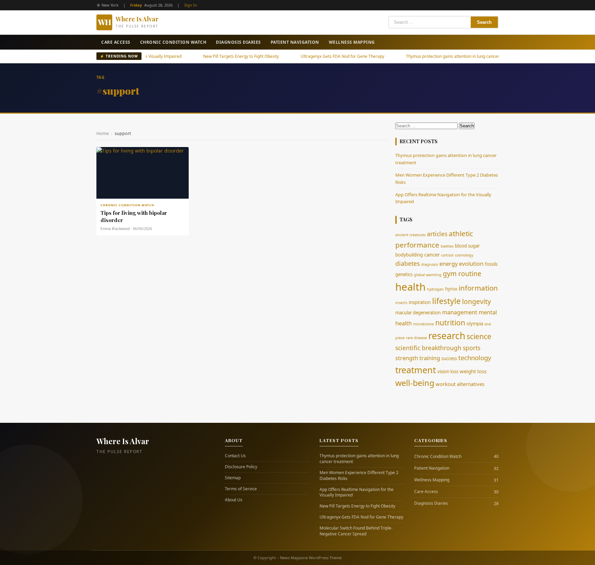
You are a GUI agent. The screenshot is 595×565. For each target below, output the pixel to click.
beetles (447, 246)
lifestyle (446, 301)
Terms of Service (241, 489)
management (459, 312)
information (478, 288)
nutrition (450, 322)
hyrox (451, 289)
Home (102, 133)
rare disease (416, 337)
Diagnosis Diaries (238, 42)
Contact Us (235, 456)
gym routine (462, 273)
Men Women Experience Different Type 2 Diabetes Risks (359, 475)
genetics (404, 274)
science (479, 336)
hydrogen (435, 289)
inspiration (420, 302)
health (410, 287)
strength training (417, 358)
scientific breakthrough (428, 348)
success (449, 358)
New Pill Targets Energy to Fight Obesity (221, 56)
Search (484, 22)
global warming (427, 274)
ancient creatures (410, 234)
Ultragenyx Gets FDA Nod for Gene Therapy (323, 56)
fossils (491, 264)
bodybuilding (409, 255)
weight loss (473, 371)
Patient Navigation (295, 42)
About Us (233, 500)
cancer (432, 254)
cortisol (447, 255)
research (446, 335)
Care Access (116, 42)
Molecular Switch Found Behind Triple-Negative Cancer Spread (356, 531)
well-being (414, 382)
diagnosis (429, 264)
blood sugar (467, 246)
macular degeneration (418, 313)
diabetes (407, 263)
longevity (476, 301)
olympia (475, 324)
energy (448, 264)
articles (437, 234)
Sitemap (233, 478)
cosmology (464, 255)
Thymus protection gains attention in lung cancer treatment (443, 56)
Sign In (190, 5)
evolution (471, 264)
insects (401, 302)
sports (471, 348)
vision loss (447, 371)
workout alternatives (460, 383)
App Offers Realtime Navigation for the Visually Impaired (357, 492)
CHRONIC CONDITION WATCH (127, 205)
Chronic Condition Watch (173, 42)
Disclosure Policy (241, 467)
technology (474, 357)
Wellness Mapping (352, 42)
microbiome (423, 324)
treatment (415, 370)
